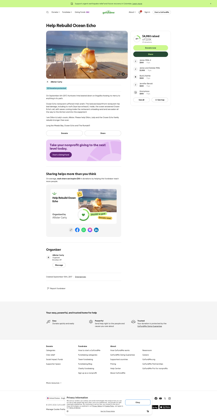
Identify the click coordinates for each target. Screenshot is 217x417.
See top (160, 100)
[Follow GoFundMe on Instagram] (169, 398)
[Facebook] (77, 229)
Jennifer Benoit (146, 84)
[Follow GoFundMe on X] (165, 398)
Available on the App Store (165, 407)
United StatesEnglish (57, 398)
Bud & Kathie (145, 76)
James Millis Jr (145, 60)
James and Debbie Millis (150, 68)
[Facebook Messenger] (90, 229)
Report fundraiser (57, 288)
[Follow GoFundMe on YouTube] (160, 398)
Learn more (137, 4)
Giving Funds (82, 12)
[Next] (123, 74)
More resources (52, 383)
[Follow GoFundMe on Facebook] (156, 398)
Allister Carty (58, 255)
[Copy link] (71, 229)
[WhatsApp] (83, 229)
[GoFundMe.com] (108, 12)
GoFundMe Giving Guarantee (149, 326)
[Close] (210, 3)
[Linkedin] (96, 229)
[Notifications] (139, 12)
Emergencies (80, 277)
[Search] (47, 12)
